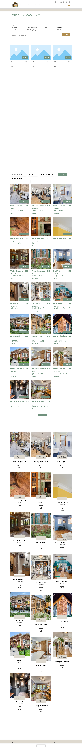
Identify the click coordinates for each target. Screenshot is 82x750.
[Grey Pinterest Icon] (69, 2)
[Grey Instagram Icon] (61, 2)
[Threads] (63, 2)
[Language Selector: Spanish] (65, 5)
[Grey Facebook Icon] (58, 2)
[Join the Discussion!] (55, 2)
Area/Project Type (16, 178)
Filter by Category (45, 27)
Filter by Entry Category (32, 27)
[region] (20, 451)
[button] (69, 5)
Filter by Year (14, 27)
